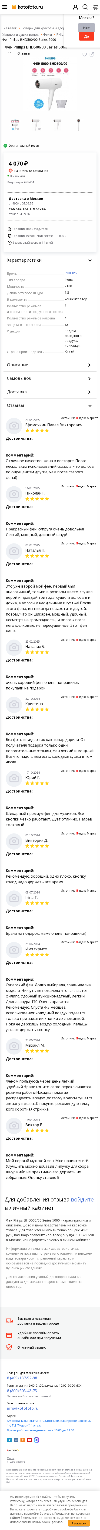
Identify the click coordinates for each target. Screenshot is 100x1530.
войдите (82, 1199)
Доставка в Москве (26, 200)
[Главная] (10, 28)
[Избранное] (84, 54)
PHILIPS (71, 273)
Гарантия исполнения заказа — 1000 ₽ (39, 236)
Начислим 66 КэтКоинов (31, 171)
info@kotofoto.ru (22, 1408)
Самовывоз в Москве (27, 211)
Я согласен (79, 1523)
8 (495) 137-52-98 (22, 1378)
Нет (86, 27)
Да (86, 36)
